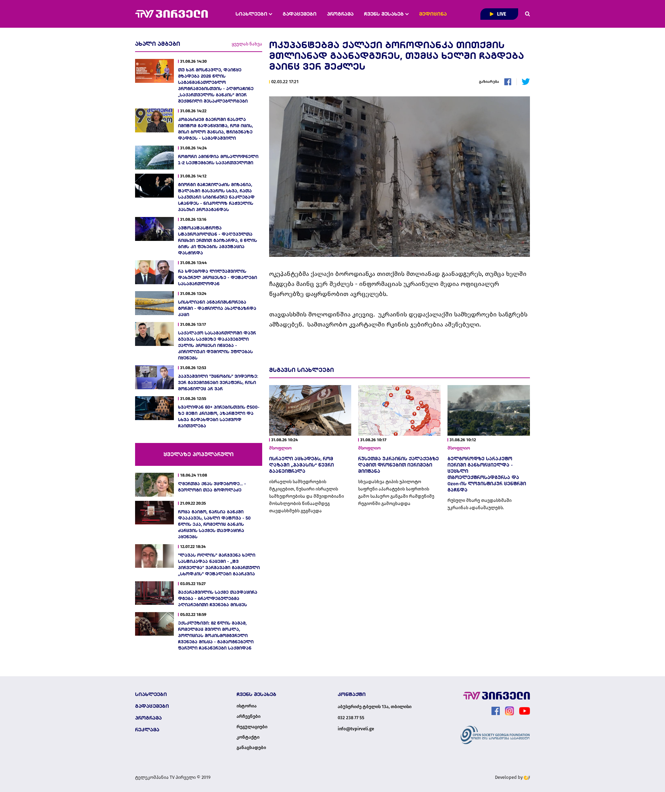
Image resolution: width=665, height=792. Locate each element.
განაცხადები (251, 747)
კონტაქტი (248, 737)
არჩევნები (248, 716)
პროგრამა (340, 14)
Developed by (509, 777)
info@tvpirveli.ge (356, 728)
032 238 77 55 (351, 717)
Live (501, 14)
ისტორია (247, 706)
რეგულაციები (252, 726)
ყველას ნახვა (247, 43)
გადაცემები (300, 14)
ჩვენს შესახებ (384, 14)
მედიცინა (433, 14)
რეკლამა (147, 729)
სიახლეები (252, 14)
